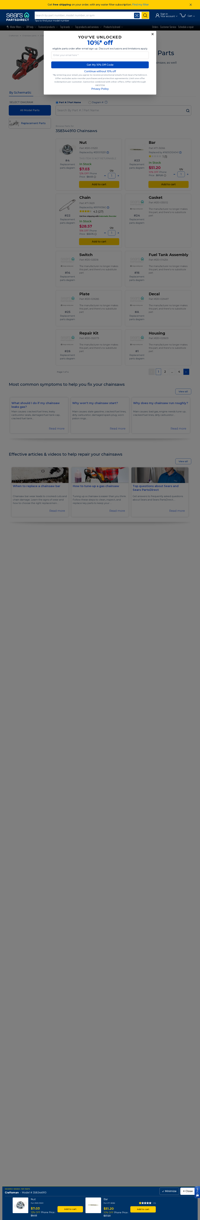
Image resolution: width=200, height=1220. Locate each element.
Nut (33, 1199)
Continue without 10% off (100, 71)
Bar (106, 1199)
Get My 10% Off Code (100, 64)
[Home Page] (19, 16)
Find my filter (140, 4)
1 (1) (154, 1203)
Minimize (169, 1191)
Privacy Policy (100, 88)
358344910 (39, 1192)
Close (188, 1191)
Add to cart (70, 1209)
